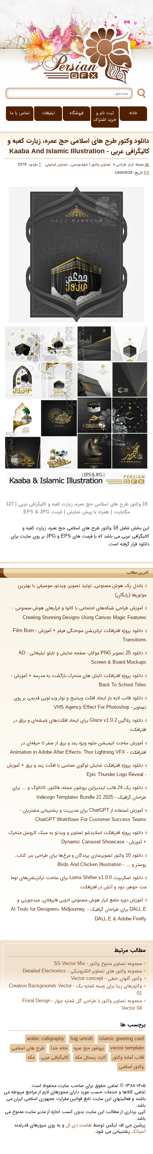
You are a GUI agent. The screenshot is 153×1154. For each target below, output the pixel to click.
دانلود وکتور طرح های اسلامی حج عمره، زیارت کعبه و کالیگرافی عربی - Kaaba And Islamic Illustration (78, 146)
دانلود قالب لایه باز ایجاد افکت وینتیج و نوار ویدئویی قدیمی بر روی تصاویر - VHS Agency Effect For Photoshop (80, 703)
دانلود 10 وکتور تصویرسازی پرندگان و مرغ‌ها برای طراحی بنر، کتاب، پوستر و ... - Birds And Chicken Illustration (80, 860)
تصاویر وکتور (101, 164)
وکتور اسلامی (131, 1067)
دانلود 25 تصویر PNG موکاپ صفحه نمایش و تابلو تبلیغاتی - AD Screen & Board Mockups (82, 658)
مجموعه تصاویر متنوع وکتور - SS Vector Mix (98, 964)
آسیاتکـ (138, 1131)
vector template (127, 1048)
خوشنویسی (79, 164)
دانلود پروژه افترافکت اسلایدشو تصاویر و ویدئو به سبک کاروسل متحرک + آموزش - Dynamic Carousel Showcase (77, 837)
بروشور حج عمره (89, 1048)
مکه (31, 1057)
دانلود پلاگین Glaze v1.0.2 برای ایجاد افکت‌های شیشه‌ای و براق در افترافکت (79, 725)
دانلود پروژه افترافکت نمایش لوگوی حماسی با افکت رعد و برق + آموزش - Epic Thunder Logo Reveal (76, 770)
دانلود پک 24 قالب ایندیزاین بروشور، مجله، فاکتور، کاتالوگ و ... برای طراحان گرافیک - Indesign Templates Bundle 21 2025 (79, 792)
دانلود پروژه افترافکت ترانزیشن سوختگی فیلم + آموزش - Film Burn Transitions (79, 635)
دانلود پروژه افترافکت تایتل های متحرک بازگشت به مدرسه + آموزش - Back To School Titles (78, 680)
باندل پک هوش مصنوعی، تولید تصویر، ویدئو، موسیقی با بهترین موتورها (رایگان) (82, 590)
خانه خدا (59, 1048)
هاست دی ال (79, 1125)
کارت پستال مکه (90, 1057)
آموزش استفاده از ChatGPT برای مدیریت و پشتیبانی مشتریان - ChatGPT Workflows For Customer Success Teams (83, 815)
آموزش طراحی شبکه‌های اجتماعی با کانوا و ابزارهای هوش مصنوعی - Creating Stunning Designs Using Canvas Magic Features (79, 613)
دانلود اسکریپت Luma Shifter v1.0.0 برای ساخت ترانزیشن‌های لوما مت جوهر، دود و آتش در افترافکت (78, 882)
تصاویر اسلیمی (56, 164)
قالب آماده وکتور (128, 1057)
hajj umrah (82, 1039)
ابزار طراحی (125, 164)
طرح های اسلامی (28, 1048)
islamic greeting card (121, 1039)
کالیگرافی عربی (55, 1057)
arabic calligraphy (45, 1039)
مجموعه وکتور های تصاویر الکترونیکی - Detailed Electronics (82, 971)
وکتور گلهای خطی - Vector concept (106, 978)
